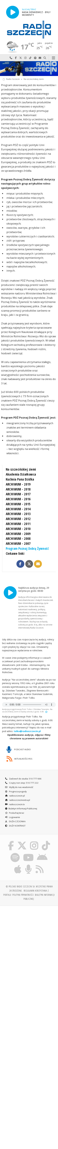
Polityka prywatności (23, 894)
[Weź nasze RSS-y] (39, 865)
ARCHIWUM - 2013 (18, 514)
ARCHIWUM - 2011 (18, 523)
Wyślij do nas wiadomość (40, 57)
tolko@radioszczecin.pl (27, 731)
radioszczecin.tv (17, 804)
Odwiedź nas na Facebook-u (15, 57)
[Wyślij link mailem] (38, 564)
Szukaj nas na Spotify (35, 57)
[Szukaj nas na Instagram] (34, 841)
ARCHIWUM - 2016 (18, 499)
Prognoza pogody (18, 791)
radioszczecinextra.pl (19, 800)
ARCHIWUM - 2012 (18, 519)
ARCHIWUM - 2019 (18, 484)
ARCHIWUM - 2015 (18, 504)
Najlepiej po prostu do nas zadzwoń (11, 57)
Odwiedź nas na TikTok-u (30, 57)
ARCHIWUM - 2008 (18, 538)
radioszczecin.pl (17, 795)
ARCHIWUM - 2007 (18, 543)
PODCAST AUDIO (22, 749)
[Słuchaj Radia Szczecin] (12, 12)
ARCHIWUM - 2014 (18, 509)
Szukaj (44, 57)
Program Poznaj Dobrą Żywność (27, 548)
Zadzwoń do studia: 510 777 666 (25, 778)
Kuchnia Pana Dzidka (20, 479)
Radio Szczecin (13, 79)
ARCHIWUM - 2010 (18, 528)
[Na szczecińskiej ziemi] (29, 68)
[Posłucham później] (46, 711)
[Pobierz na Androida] (42, 853)
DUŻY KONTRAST (17, 825)
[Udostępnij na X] (29, 564)
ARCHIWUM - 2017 (18, 494)
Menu (53, 57)
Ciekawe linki (15, 553)
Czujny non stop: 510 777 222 (24, 782)
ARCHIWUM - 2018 (18, 489)
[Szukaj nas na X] (21, 841)
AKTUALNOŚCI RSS (23, 758)
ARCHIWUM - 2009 (18, 533)
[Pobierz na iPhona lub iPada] (18, 865)
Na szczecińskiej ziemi (34, 79)
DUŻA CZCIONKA (17, 821)
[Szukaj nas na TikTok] (46, 841)
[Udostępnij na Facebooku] (20, 564)
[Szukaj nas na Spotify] (15, 853)
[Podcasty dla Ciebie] (28, 865)
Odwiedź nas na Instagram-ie (25, 57)
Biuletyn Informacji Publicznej (23, 808)
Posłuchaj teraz (16, 812)
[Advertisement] (29, 939)
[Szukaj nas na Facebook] (11, 841)
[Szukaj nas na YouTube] (28, 853)
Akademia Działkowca (21, 474)
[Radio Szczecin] (29, 29)
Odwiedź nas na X (20, 57)
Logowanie (14, 817)
